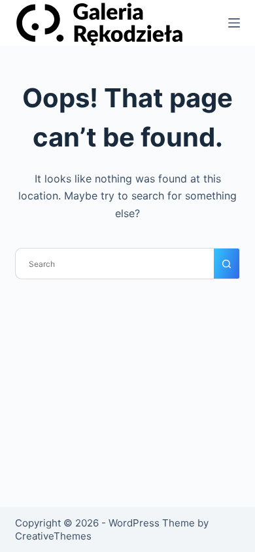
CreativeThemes (53, 536)
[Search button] (227, 263)
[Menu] (234, 23)
